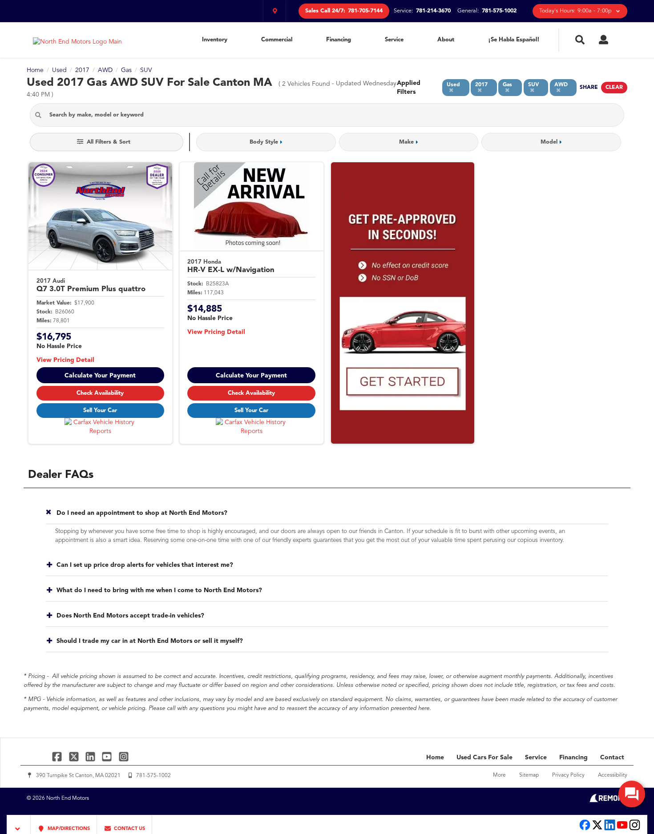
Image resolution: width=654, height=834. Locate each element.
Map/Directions (68, 828)
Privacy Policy (568, 775)
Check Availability (100, 393)
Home (435, 757)
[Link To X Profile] (74, 756)
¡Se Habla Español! (514, 40)
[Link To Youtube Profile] (622, 829)
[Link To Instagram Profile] (124, 756)
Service (394, 40)
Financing (338, 40)
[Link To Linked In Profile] (91, 756)
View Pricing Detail (65, 360)
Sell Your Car (100, 410)
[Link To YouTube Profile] (108, 756)
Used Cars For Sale (484, 757)
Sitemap (529, 775)
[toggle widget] (631, 794)
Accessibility (612, 775)
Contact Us (129, 828)
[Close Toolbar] (19, 824)
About (445, 40)
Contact (612, 757)
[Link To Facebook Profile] (58, 756)
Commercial (276, 40)
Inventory (214, 40)
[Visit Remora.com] (608, 801)
